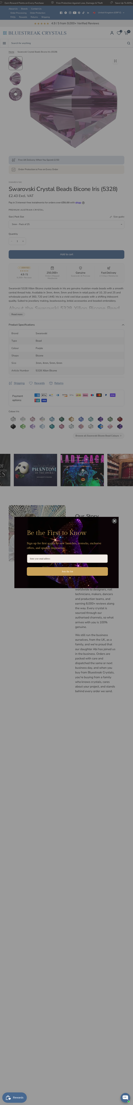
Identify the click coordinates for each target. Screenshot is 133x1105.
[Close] (114, 521)
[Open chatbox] (125, 1098)
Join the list (67, 571)
